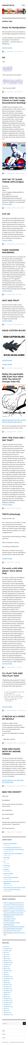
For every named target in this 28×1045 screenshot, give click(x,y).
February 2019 (8, 960)
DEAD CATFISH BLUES (13, 330)
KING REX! (7, 857)
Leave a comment (18, 51)
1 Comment (19, 431)
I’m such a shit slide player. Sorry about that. (12, 571)
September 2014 (8, 1006)
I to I (15, 772)
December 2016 (8, 976)
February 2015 (8, 998)
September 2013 (8, 1014)
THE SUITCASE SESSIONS (11, 877)
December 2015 (8, 988)
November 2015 (8, 990)
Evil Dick (6, 923)
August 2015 (7, 992)
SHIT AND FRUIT (10, 300)
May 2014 (6, 1008)
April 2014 (6, 1010)
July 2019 (6, 952)
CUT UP (6, 214)
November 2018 (8, 962)
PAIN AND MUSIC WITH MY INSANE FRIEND (11, 751)
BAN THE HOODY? (11, 792)
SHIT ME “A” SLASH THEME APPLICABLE (13, 180)
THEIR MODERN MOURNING (10, 251)
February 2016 (8, 984)
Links (3, 1037)
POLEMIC (6, 869)
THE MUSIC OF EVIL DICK (13, 931)
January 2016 (7, 986)
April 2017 (6, 974)
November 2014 (8, 1002)
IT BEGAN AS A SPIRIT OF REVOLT (13, 717)
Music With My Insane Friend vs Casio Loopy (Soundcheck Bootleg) (13, 100)
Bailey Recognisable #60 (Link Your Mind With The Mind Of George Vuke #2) (12, 378)
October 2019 (7, 950)
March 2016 (7, 982)
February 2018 (8, 970)
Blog (3, 1030)
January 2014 (7, 1012)
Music (4, 1034)
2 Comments (19, 294)
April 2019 (6, 956)
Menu (23, 5)
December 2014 (8, 1000)
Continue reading (7, 48)
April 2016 (6, 980)
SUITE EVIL (7, 865)
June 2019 (6, 954)
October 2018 (7, 964)
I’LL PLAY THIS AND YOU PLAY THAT (12, 674)
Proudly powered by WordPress (17, 1042)
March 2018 (7, 968)
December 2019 (8, 948)
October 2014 (7, 1004)
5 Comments (18, 508)
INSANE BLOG (8, 5)
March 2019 (7, 958)
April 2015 (6, 994)
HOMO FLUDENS (8, 873)
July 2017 (6, 972)
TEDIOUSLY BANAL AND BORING (13, 853)
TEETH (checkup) (11, 514)
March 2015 (7, 996)
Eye (5, 51)
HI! (3, 57)
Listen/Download (7, 360)
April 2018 (6, 966)
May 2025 (6, 946)
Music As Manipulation (14, 27)
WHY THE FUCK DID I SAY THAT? (13, 438)
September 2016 (8, 978)
